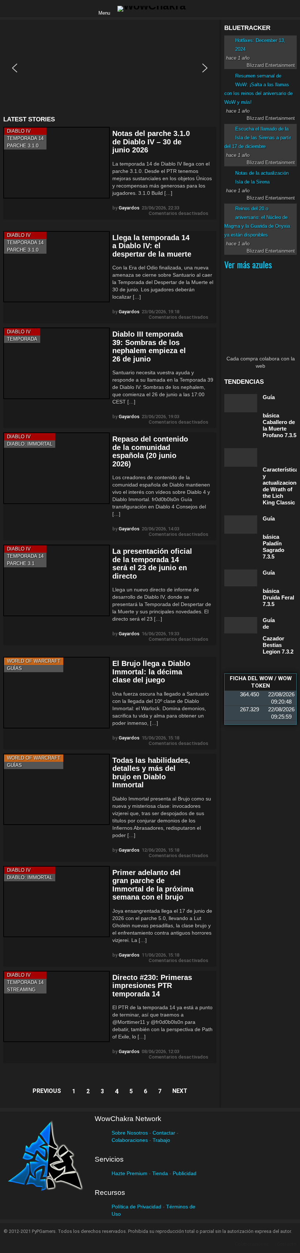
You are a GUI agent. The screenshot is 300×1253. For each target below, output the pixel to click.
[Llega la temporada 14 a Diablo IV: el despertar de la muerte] (56, 266)
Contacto (286, 1244)
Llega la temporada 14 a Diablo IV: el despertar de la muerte (151, 246)
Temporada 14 (25, 138)
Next (179, 1090)
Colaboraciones (130, 1140)
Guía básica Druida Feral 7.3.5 (278, 588)
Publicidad (184, 1173)
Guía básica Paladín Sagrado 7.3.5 (273, 537)
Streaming (21, 989)
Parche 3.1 (20, 563)
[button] (14, 68)
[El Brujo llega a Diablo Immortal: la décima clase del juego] (56, 692)
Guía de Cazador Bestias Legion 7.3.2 (278, 636)
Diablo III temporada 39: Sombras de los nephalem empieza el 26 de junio (149, 346)
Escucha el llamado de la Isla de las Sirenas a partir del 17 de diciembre (257, 137)
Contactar (164, 1133)
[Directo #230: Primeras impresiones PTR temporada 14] (56, 1006)
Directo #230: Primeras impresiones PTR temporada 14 (152, 985)
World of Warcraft (33, 661)
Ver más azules (248, 264)
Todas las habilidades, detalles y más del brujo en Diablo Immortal (151, 772)
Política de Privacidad (136, 1207)
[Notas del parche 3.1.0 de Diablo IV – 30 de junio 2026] (56, 162)
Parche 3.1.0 (22, 145)
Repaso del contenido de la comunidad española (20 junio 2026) (150, 451)
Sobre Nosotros (130, 1133)
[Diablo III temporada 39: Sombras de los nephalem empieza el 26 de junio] (56, 363)
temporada (22, 339)
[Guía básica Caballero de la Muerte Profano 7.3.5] (240, 403)
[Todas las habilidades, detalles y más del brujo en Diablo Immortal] (56, 789)
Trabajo (161, 1140)
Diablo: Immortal (29, 444)
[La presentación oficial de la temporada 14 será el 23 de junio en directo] (56, 580)
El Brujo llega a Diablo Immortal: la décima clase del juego (151, 671)
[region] (109, 67)
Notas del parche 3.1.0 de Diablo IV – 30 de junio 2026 (151, 141)
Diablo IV (19, 131)
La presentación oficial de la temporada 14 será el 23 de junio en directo (152, 563)
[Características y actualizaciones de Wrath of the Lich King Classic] (240, 457)
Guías (14, 668)
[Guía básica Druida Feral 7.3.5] (240, 577)
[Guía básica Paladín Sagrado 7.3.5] (240, 524)
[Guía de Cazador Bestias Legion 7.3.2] (240, 625)
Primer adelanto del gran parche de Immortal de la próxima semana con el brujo (153, 884)
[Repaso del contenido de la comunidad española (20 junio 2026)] (56, 468)
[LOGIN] (197, 8)
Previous (47, 1090)
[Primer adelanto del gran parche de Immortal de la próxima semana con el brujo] (56, 901)
